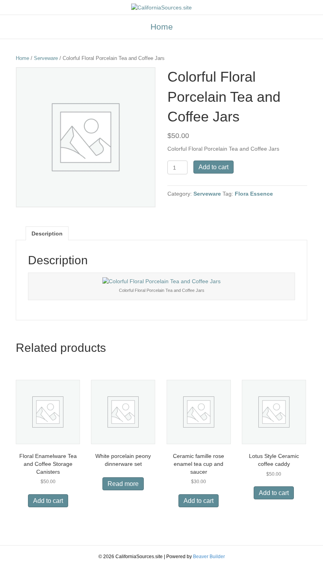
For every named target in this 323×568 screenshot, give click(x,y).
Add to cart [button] (48, 500)
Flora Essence (254, 194)
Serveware (46, 58)
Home (161, 26)
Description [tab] (47, 233)
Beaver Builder (209, 556)
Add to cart (213, 167)
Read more (123, 483)
